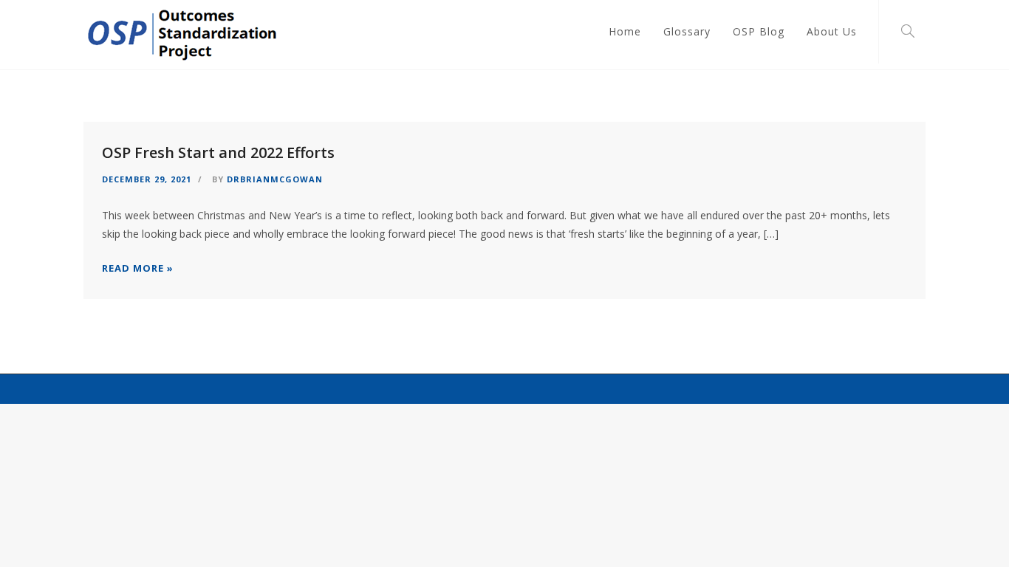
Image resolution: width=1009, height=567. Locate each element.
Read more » (138, 268)
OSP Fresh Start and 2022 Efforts (218, 152)
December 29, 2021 (146, 179)
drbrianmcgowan (275, 179)
